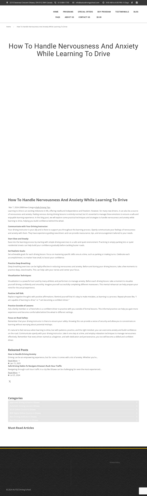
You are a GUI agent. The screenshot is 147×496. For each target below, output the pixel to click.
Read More (12, 360)
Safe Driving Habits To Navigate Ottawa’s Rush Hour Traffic (35, 366)
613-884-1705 (63, 2)
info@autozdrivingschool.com (87, 2)
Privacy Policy (115, 462)
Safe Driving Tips (43, 207)
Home (8, 27)
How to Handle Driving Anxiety (22, 354)
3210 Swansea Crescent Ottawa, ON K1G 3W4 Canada (30, 2)
